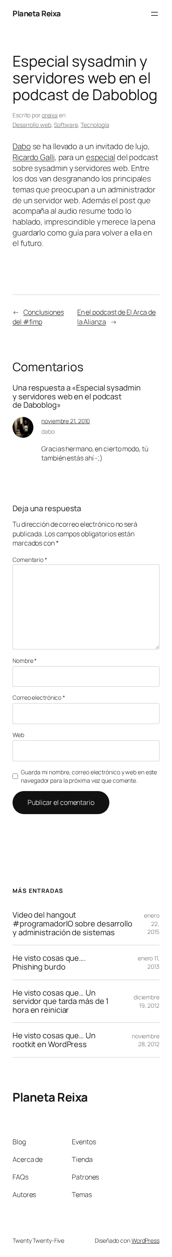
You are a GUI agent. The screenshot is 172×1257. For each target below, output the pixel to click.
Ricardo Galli (34, 157)
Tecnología (95, 125)
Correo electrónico (39, 697)
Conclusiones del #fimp (38, 317)
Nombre (25, 661)
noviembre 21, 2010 (65, 421)
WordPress (145, 1240)
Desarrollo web (32, 125)
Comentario (30, 560)
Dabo (22, 146)
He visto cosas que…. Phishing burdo (49, 962)
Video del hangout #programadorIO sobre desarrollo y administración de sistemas (72, 923)
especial (100, 157)
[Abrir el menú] (154, 14)
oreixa (50, 115)
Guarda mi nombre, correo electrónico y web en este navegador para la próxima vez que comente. (89, 776)
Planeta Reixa (37, 13)
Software (66, 125)
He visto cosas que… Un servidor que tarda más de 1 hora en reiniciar (61, 1001)
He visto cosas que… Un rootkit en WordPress (54, 1039)
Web (18, 735)
